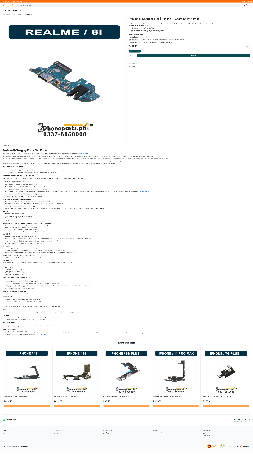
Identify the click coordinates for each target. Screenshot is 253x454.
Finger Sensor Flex (7, 433)
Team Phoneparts (25, 446)
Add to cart (193, 55)
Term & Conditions (207, 430)
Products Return (206, 435)
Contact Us (249, 1)
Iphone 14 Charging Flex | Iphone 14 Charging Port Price (65, 396)
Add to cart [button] (27, 405)
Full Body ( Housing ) (157, 432)
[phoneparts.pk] (8, 5)
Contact (14, 10)
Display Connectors (107, 430)
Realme (133, 66)
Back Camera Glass (7, 432)
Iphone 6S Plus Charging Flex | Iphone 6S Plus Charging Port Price (117, 396)
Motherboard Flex (107, 433)
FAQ (20, 10)
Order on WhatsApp (134, 51)
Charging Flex (8, 14)
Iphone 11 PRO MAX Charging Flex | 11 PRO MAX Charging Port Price (167, 396)
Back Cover (155, 430)
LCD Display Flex (106, 432)
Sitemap (244, 1)
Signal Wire (55, 433)
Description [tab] (6, 145)
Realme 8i (134, 63)
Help (204, 433)
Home (4, 10)
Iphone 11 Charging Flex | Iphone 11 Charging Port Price (15, 396)
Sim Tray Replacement (58, 430)
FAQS (204, 437)
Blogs (9, 10)
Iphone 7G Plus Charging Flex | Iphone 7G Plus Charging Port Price (217, 396)
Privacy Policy (206, 432)
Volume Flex (55, 432)
